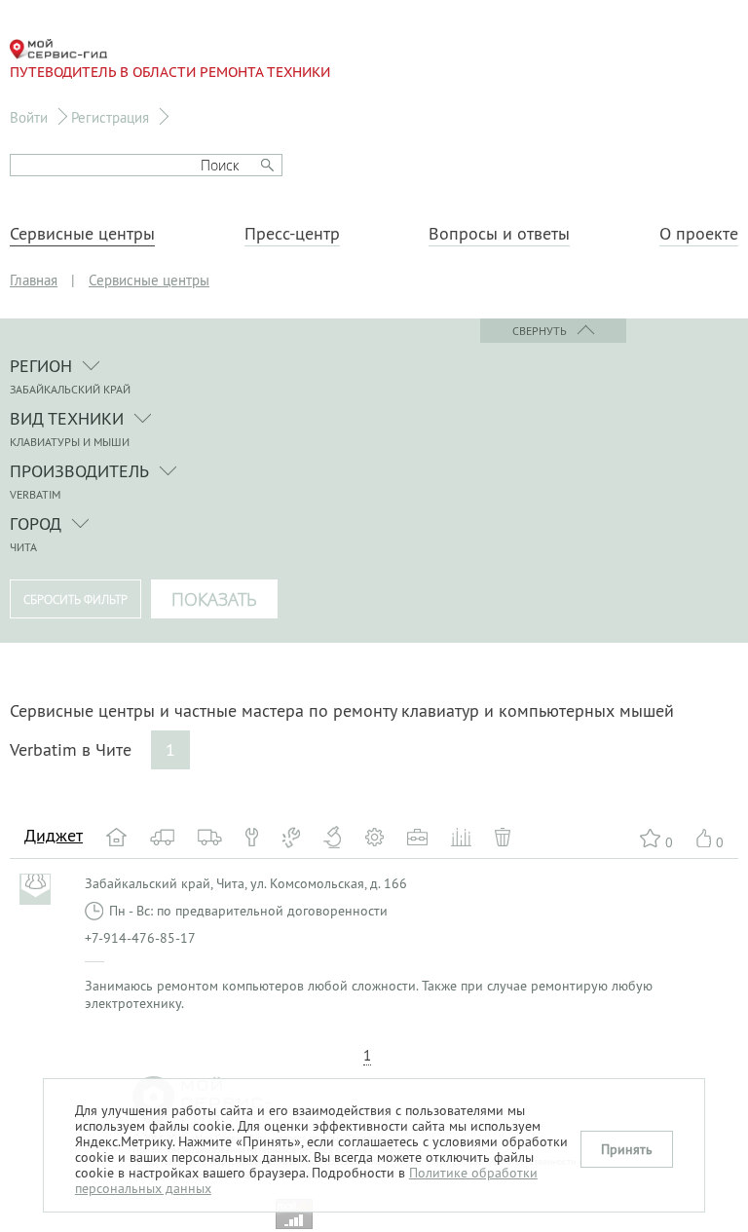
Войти (29, 117)
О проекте (698, 234)
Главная (33, 280)
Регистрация (110, 117)
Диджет (53, 835)
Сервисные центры (82, 234)
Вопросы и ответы (499, 234)
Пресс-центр (292, 234)
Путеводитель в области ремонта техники (170, 72)
